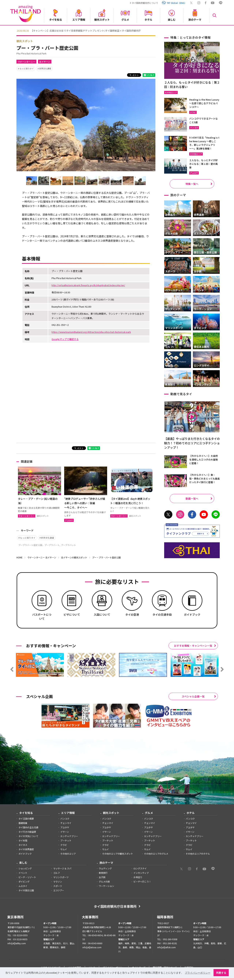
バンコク (64, 818)
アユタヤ (64, 827)
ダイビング (23, 881)
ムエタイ (22, 886)
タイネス (22, 845)
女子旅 (102, 877)
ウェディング (105, 868)
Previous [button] (14, 30)
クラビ (63, 845)
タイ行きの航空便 (27, 831)
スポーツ (57, 886)
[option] (117, 30)
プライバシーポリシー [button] (197, 972)
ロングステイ (140, 868)
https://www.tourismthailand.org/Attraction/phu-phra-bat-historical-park (91, 332)
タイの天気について (28, 836)
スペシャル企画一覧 (193, 696)
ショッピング (25, 868)
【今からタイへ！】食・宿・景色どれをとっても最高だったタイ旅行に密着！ (204, 478)
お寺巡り (137, 877)
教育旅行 (103, 873)
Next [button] (220, 30)
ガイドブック (25, 853)
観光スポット (24, 41)
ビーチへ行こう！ (142, 881)
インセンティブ (141, 873)
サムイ (63, 849)
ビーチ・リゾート (27, 877)
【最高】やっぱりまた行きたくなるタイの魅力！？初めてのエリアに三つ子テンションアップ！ (192, 443)
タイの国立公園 (26, 890)
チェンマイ (65, 823)
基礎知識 (22, 823)
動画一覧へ (192, 498)
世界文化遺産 (45, 68)
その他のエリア (68, 853)
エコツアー (58, 890)
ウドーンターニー (26, 61)
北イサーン (44, 61)
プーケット (65, 840)
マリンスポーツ (61, 877)
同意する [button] (221, 972)
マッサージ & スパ (62, 868)
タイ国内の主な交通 (28, 827)
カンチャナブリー (69, 836)
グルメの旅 (104, 881)
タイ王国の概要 (26, 818)
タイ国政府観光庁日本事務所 (115, 906)
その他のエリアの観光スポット (117, 853)
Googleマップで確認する (65, 339)
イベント (22, 873)
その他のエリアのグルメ (156, 853)
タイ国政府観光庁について (145, 2)
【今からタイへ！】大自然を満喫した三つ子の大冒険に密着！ (203, 459)
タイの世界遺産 (26, 849)
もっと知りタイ (27, 68)
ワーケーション (106, 886)
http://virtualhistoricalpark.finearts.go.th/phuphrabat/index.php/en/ (88, 285)
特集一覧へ (192, 184)
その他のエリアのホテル (198, 853)
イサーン (64, 831)
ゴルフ (56, 873)
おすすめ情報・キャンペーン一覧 (193, 645)
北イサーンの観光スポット (74, 557)
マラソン (57, 881)
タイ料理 (22, 840)
